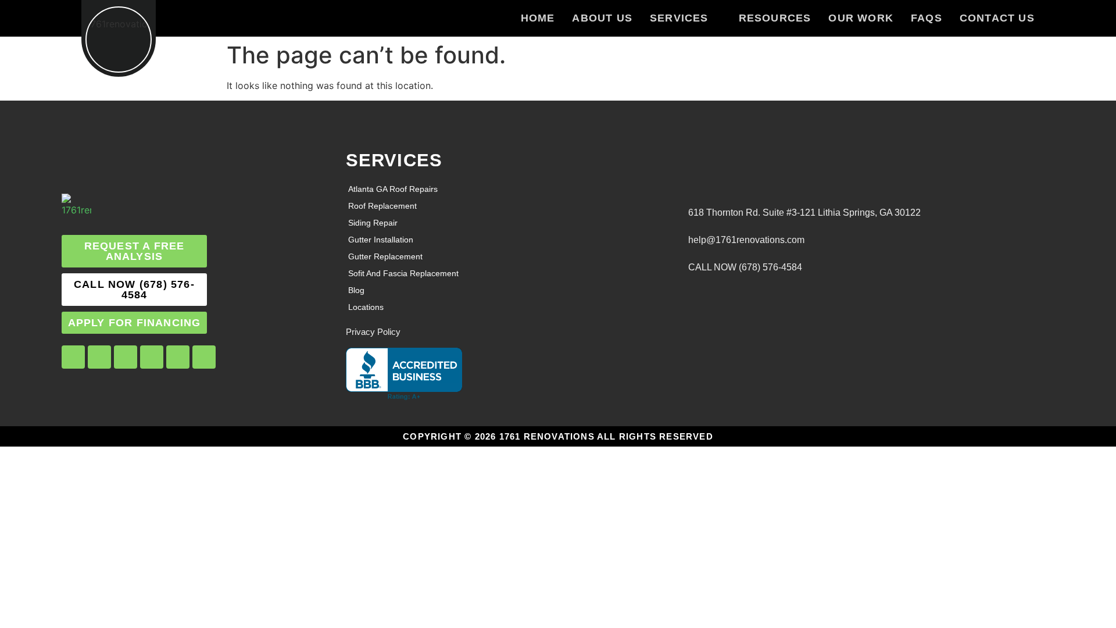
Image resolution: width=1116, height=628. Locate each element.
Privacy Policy (373, 332)
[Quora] (204, 357)
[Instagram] (99, 357)
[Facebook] (73, 357)
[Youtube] (151, 357)
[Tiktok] (125, 357)
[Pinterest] (177, 357)
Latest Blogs (692, 279)
